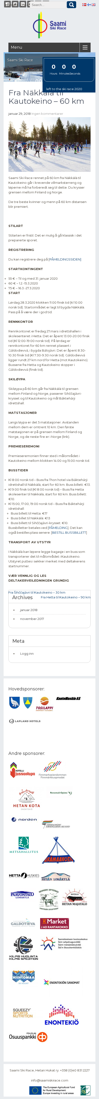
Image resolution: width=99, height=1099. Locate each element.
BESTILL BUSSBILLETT (69, 532)
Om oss (26, 5)
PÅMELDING (58, 528)
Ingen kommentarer (47, 114)
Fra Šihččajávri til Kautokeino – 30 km (36, 592)
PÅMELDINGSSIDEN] (65, 259)
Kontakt (11, 5)
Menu (16, 47)
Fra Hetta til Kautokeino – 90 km (66, 597)
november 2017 (32, 619)
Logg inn (27, 653)
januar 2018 (28, 610)
